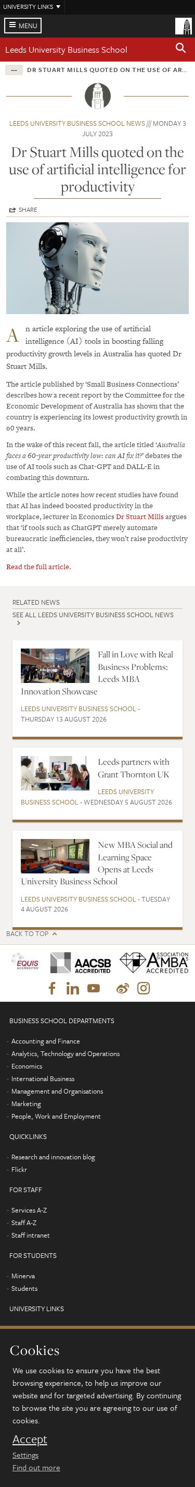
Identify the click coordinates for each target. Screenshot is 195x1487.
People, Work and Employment (56, 1116)
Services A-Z (29, 1210)
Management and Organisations (57, 1091)
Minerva (23, 1275)
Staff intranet (30, 1235)
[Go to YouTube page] (93, 988)
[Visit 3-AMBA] (150, 963)
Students (24, 1288)
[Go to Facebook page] (52, 988)
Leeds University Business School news (77, 123)
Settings (25, 1454)
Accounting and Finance (45, 1041)
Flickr (19, 1169)
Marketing (26, 1103)
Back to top (27, 934)
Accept (29, 1439)
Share (28, 209)
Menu (28, 25)
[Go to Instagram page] (143, 988)
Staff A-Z (23, 1222)
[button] (181, 49)
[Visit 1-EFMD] (24, 963)
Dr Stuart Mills (140, 516)
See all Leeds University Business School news (93, 614)
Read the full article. (38, 566)
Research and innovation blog (53, 1157)
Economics (26, 1066)
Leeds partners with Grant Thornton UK (134, 768)
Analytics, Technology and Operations (65, 1053)
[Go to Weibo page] (122, 988)
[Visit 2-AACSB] (77, 963)
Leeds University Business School (66, 49)
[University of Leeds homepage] (183, 25)
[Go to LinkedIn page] (73, 988)
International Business (42, 1078)
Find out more (36, 1467)
